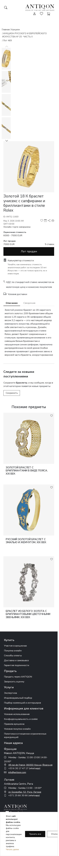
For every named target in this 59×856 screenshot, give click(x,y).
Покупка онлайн (13, 650)
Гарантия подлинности (16, 665)
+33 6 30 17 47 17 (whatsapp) (24, 768)
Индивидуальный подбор (18, 697)
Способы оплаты (13, 655)
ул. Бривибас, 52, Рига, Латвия (24, 792)
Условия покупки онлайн (17, 728)
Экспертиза (10, 693)
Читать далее (12, 849)
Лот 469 (7, 40)
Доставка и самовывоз (16, 660)
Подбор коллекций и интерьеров (22, 702)
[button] (6, 140)
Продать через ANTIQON (18, 676)
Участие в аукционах (15, 645)
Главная (6, 29)
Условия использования (17, 714)
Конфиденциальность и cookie (21, 719)
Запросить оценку (14, 681)
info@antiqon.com (17, 772)
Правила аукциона (14, 724)
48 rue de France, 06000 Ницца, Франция (30, 765)
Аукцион (15, 29)
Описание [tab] (12, 303)
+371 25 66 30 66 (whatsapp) (24, 795)
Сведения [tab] (29, 303)
